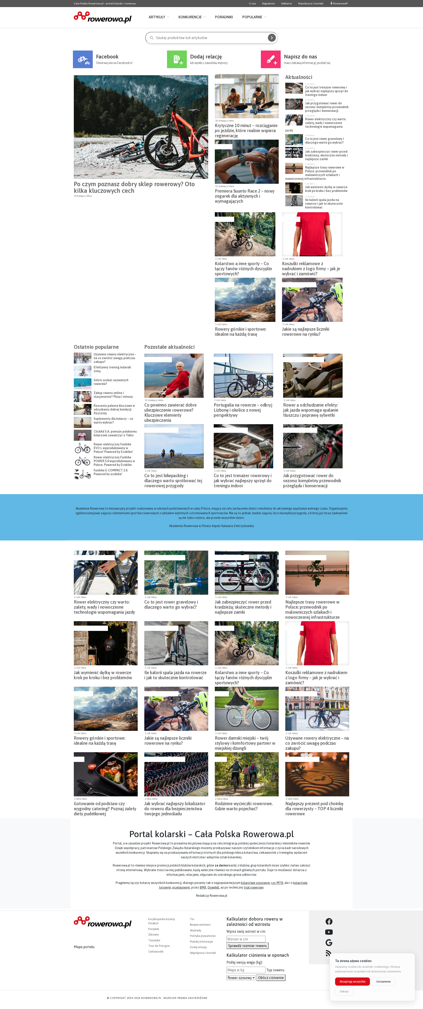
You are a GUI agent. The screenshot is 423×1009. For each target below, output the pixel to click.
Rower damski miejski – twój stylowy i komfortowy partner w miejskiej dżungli (245, 741)
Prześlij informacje (201, 941)
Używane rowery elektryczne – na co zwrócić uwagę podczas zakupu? (317, 741)
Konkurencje (190, 17)
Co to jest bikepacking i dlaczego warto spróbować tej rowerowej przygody (173, 479)
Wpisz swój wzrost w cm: (246, 931)
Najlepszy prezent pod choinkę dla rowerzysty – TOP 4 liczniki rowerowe (314, 807)
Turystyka (154, 940)
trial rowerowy (253, 887)
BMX (203, 887)
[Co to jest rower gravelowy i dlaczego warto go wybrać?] (176, 573)
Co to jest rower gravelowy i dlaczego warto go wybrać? (171, 604)
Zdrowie (153, 934)
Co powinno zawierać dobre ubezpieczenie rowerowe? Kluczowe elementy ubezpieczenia (170, 408)
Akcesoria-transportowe (303, 359)
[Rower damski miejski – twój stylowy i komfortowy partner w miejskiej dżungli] (247, 709)
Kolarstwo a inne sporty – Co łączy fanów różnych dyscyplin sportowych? (243, 267)
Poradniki (224, 17)
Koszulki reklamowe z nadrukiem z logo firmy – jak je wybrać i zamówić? (311, 267)
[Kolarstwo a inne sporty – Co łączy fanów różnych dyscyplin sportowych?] (245, 234)
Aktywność (223, 81)
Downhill (213, 887)
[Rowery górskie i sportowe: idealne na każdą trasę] (245, 300)
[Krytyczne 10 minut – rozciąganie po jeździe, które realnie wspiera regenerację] (247, 96)
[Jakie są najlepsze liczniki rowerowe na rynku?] (312, 300)
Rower (220, 759)
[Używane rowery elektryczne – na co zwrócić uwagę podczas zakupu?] (317, 709)
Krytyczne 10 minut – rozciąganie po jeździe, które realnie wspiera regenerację (246, 129)
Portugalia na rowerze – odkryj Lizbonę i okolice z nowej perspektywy (243, 408)
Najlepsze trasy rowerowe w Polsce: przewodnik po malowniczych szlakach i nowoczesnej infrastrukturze (312, 605)
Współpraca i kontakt (310, 3)
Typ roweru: (275, 970)
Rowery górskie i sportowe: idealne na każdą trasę (240, 331)
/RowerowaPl (340, 3)
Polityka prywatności (203, 936)
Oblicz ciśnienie (271, 978)
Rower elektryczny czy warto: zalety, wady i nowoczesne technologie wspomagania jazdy (104, 605)
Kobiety (221, 693)
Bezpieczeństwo (157, 359)
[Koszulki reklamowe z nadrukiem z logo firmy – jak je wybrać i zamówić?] (312, 234)
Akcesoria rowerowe (298, 284)
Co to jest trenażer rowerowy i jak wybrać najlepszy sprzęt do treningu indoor (242, 479)
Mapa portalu (84, 947)
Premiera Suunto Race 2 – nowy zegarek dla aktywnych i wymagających (245, 194)
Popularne (252, 17)
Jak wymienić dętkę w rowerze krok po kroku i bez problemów (103, 675)
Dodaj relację (198, 947)
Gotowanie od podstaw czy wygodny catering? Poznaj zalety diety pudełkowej (105, 807)
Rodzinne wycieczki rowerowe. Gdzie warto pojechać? (244, 806)
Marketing (291, 219)
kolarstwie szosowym (255, 883)
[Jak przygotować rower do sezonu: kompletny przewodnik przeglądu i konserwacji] (313, 446)
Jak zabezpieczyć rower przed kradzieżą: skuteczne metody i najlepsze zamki (243, 605)
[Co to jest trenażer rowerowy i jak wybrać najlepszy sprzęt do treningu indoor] (243, 446)
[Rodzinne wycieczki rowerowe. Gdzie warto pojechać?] (247, 774)
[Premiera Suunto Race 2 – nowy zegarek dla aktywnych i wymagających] (247, 162)
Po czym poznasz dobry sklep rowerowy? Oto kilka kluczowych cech (134, 187)
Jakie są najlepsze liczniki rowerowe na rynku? (305, 331)
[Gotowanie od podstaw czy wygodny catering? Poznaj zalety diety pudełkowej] (106, 774)
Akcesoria (223, 146)
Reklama (286, 3)
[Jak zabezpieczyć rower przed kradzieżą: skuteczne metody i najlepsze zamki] (247, 573)
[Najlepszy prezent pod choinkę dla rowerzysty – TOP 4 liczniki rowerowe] (317, 774)
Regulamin (268, 3)
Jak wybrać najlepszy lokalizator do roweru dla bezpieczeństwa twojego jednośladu (174, 807)
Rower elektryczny (300, 693)
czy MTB (277, 883)
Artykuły (157, 17)
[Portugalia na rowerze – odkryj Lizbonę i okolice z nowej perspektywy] (243, 376)
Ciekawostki (155, 951)
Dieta (78, 759)
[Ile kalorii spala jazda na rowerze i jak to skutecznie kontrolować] (176, 643)
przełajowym (181, 887)
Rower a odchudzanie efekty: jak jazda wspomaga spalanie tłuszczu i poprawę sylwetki (310, 408)
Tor (192, 919)
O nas (252, 3)
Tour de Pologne (159, 945)
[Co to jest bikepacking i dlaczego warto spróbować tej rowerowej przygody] (174, 446)
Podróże (220, 359)
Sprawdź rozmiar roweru (247, 946)
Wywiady (195, 930)
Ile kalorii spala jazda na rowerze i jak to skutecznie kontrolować (175, 675)
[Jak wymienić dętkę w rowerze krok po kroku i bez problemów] (106, 643)
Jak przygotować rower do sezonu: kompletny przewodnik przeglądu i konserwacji (312, 479)
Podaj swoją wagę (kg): (244, 962)
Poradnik (153, 929)
